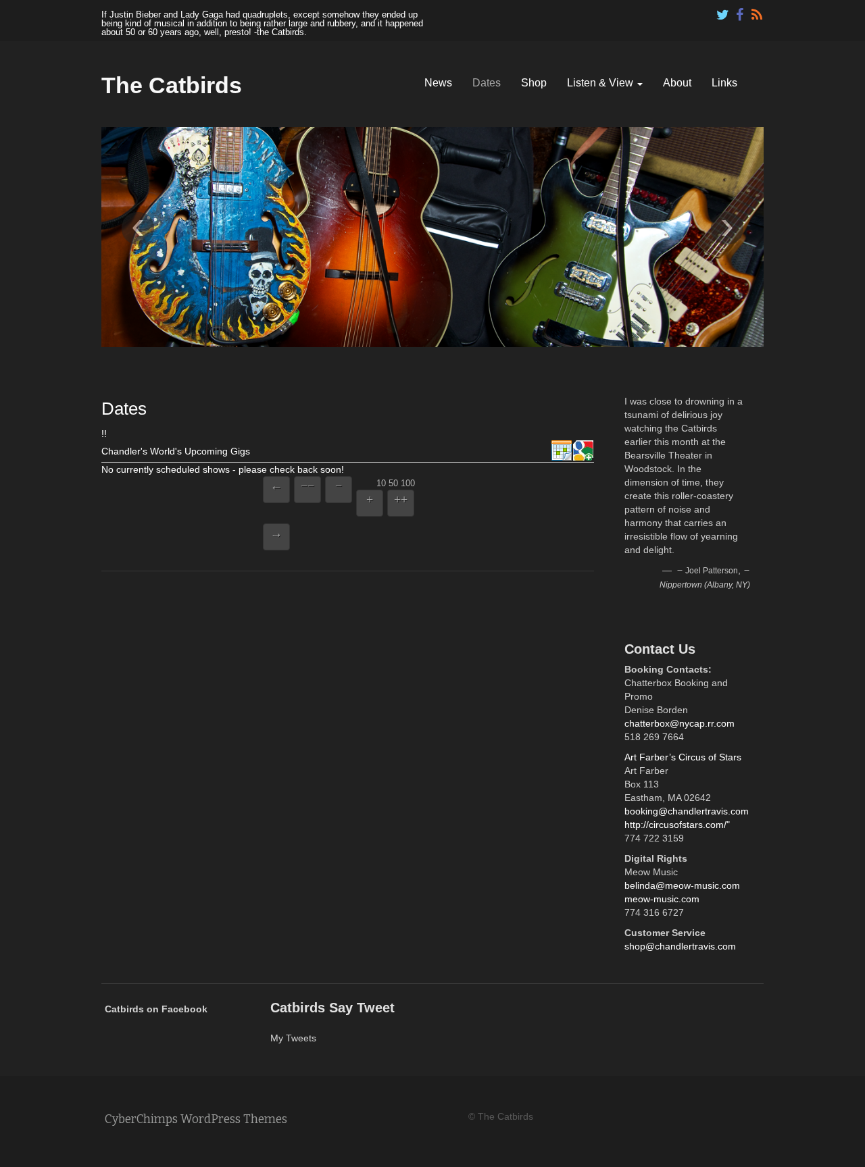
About (677, 82)
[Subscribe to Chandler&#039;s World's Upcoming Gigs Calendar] (561, 451)
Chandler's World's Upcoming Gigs (175, 451)
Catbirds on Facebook (156, 1009)
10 (381, 482)
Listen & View (601, 82)
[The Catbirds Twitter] (723, 11)
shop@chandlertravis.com (680, 946)
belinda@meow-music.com (682, 885)
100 (408, 482)
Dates (486, 82)
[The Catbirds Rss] (757, 11)
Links (724, 82)
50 (393, 482)
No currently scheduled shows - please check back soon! (222, 469)
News (438, 82)
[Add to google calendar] (583, 451)
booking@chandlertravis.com (686, 811)
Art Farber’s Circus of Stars (682, 757)
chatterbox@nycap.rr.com (679, 723)
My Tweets (293, 1038)
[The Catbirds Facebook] (740, 11)
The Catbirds (171, 85)
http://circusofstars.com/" (677, 824)
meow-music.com (661, 898)
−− (307, 485)
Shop (534, 82)
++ (400, 499)
